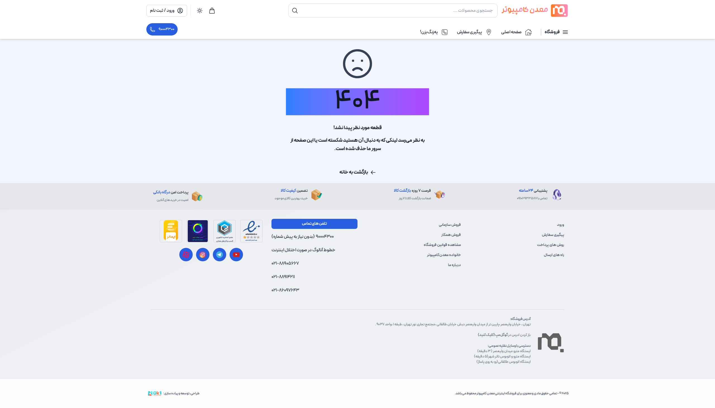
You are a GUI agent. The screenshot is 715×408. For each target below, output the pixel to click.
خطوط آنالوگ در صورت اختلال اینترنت (303, 250)
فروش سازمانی (450, 225)
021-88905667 (285, 263)
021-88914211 (283, 277)
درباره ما (454, 265)
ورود (560, 225)
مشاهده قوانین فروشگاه (442, 245)
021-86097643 (285, 290)
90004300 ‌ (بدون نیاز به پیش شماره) (302, 236)
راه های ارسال (554, 255)
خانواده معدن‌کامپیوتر (444, 255)
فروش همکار (451, 235)
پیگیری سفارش (553, 235)
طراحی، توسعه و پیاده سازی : (181, 393)
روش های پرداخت (550, 245)
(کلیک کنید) (486, 335)
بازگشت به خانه (353, 172)
